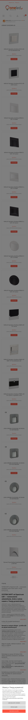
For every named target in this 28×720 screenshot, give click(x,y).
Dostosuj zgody (14, 707)
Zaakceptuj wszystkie (14, 711)
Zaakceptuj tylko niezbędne (14, 702)
